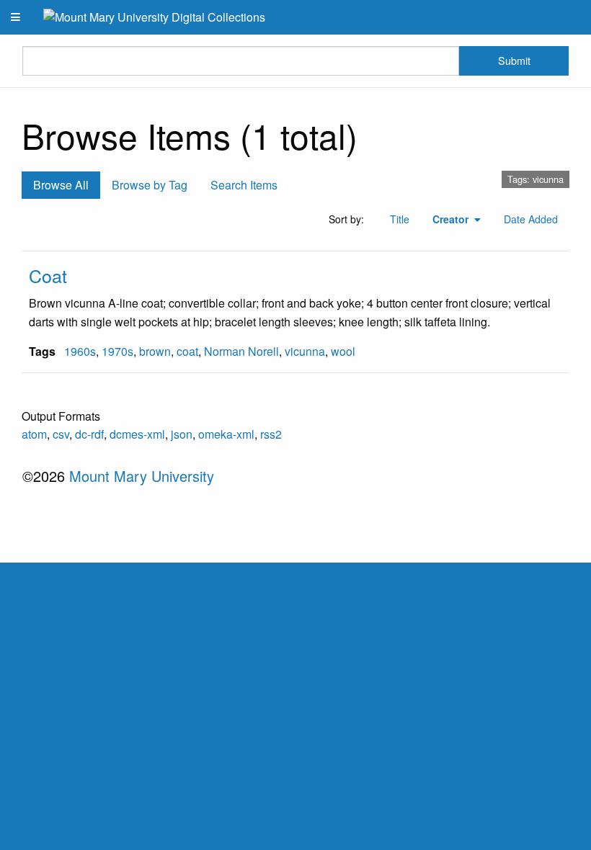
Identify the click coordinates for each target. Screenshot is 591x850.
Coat (48, 275)
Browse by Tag (149, 184)
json (181, 434)
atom (34, 434)
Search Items (243, 184)
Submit (514, 60)
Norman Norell (241, 351)
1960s (80, 351)
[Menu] (16, 17)
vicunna (305, 351)
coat (187, 351)
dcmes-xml (137, 434)
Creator (451, 219)
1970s (117, 351)
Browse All (61, 184)
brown (155, 351)
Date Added (531, 219)
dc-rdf (89, 434)
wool (343, 351)
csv (61, 434)
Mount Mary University (141, 475)
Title (399, 219)
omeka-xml (226, 434)
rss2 (271, 434)
